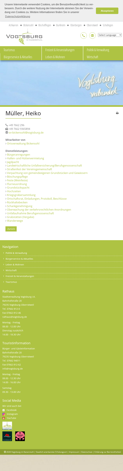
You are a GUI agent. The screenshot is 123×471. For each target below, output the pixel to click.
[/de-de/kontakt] (83, 35)
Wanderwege (15, 220)
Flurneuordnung (17, 184)
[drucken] (117, 113)
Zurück (11, 228)
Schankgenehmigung (19, 206)
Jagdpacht (13, 162)
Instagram (12, 414)
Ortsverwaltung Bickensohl (23, 143)
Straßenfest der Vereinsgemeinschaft (29, 169)
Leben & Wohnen (55, 56)
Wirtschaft (11, 270)
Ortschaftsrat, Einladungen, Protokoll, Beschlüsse (37, 198)
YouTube (11, 418)
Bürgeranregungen (18, 154)
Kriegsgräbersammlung (21, 195)
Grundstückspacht (18, 187)
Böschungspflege (17, 176)
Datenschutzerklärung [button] (17, 16)
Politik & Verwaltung (16, 252)
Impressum (74, 452)
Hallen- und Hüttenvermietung (25, 158)
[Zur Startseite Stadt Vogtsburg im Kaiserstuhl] (22, 35)
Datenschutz (86, 452)
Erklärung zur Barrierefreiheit (107, 452)
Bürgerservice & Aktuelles (18, 56)
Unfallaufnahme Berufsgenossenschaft (30, 213)
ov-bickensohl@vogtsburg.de (26, 132)
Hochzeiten (14, 191)
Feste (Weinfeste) (17, 180)
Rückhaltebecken (17, 202)
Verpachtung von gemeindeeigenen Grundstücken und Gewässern (47, 173)
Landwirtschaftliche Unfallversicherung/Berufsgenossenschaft (44, 165)
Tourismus (9, 49)
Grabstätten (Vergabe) (20, 217)
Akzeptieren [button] (107, 10)
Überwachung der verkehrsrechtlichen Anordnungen (39, 209)
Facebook (11, 409)
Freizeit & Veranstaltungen (59, 49)
